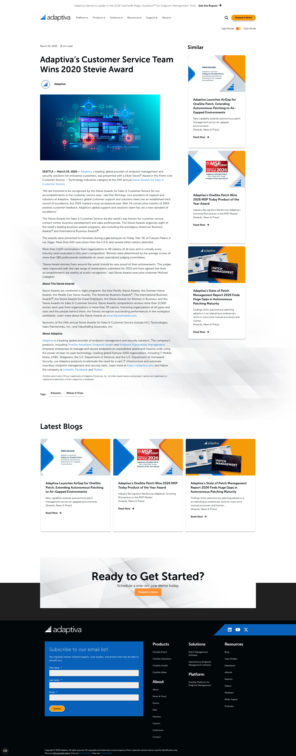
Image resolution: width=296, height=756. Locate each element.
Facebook (81, 369)
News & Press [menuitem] (159, 696)
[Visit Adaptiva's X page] (244, 630)
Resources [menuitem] (133, 17)
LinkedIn (68, 369)
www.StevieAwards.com (121, 315)
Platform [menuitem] (81, 17)
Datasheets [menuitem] (230, 665)
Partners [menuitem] (157, 716)
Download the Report (185, 5)
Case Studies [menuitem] (231, 659)
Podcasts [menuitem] (229, 706)
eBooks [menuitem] (228, 672)
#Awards (56, 393)
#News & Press (74, 393)
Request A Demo (243, 17)
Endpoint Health (103, 344)
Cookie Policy (106, 753)
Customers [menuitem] (158, 730)
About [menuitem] (165, 17)
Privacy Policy (85, 753)
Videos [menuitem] (228, 686)
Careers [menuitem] (156, 723)
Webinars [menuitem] (229, 692)
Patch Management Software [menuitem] (198, 653)
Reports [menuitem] (228, 679)
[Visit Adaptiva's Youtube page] (236, 630)
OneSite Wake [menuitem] (160, 672)
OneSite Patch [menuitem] (160, 652)
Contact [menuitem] (157, 737)
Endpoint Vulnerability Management (142, 344)
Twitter (98, 369)
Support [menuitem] (150, 17)
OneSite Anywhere (79, 344)
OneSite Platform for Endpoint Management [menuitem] (200, 684)
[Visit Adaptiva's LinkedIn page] (228, 630)
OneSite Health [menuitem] (160, 665)
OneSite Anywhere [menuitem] (162, 659)
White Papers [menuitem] (231, 699)
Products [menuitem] (98, 17)
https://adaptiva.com (140, 365)
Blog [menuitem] (227, 652)
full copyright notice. (61, 753)
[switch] (238, 28)
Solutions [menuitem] (115, 17)
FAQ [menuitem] (155, 710)
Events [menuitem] (156, 703)
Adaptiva (60, 84)
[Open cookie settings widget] (5, 750)
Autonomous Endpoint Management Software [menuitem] (200, 663)
